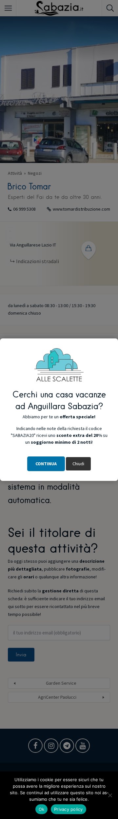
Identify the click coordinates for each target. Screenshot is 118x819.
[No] (110, 795)
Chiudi (78, 464)
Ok (42, 809)
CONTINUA (46, 464)
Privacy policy (68, 809)
